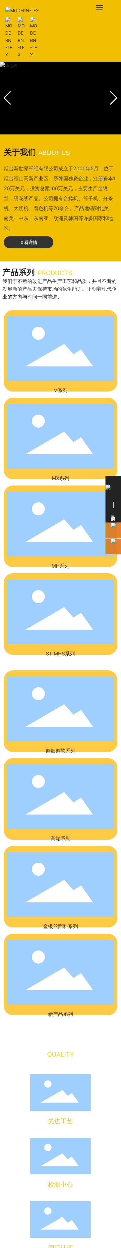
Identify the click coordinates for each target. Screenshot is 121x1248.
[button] (114, 98)
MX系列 (60, 478)
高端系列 (60, 838)
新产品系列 (60, 1014)
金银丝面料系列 (60, 926)
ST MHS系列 (60, 653)
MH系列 (60, 566)
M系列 (60, 390)
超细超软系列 (60, 751)
